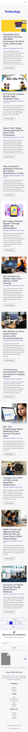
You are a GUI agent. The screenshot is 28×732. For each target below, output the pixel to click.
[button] (25, 658)
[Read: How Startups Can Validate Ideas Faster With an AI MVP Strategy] (14, 265)
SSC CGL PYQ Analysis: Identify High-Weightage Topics (13, 96)
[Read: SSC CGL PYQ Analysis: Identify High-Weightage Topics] (14, 82)
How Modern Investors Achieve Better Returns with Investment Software (13, 335)
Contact (14, 706)
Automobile (6, 175)
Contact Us (14, 689)
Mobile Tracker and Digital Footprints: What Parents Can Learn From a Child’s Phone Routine (12, 534)
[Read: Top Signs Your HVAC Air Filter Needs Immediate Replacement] (14, 467)
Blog (14, 702)
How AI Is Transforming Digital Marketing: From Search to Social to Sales (13, 431)
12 (20, 623)
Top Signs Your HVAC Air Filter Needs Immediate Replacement (13, 481)
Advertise (14, 690)
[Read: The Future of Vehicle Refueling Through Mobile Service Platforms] (14, 573)
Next (14, 626)
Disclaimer (14, 704)
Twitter (14, 716)
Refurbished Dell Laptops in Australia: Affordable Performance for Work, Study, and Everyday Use (13, 40)
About (14, 697)
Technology (6, 48)
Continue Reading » (9, 67)
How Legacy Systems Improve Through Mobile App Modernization (13, 224)
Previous (14, 619)
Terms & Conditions (14, 699)
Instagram (14, 718)
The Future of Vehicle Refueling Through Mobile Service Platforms (13, 588)
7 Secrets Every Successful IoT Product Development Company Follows (14, 373)
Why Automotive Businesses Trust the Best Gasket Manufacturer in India (13, 169)
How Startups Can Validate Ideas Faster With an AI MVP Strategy (12, 279)
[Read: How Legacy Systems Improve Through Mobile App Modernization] (14, 210)
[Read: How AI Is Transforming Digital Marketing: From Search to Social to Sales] (14, 413)
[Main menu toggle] (25, 2)
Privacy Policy (14, 701)
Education (5, 101)
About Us (14, 687)
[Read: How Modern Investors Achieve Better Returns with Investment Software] (14, 320)
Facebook (14, 712)
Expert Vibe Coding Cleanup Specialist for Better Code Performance (13, 131)
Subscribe (14, 647)
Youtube (14, 714)
